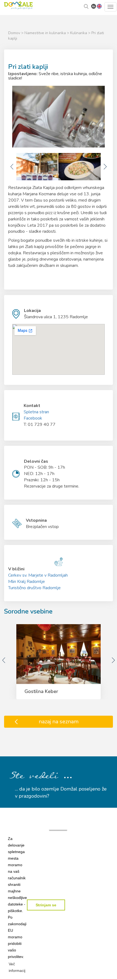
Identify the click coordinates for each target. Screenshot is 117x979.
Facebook (33, 418)
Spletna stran (36, 412)
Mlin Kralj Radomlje (26, 582)
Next (104, 166)
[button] (17, 967)
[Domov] (18, 4)
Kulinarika (79, 33)
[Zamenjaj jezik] (99, 6)
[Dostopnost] (93, 6)
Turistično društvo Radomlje (34, 588)
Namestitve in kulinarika (45, 33)
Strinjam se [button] (46, 905)
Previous (12, 166)
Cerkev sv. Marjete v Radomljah (38, 575)
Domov (14, 33)
